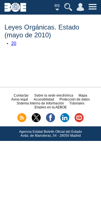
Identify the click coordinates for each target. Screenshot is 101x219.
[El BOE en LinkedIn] (64, 121)
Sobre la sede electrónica (53, 95)
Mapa (83, 95)
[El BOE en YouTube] (79, 121)
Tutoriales (76, 103)
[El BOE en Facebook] (50, 121)
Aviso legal (19, 99)
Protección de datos (74, 99)
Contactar (21, 95)
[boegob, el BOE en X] (36, 121)
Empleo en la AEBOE (51, 107)
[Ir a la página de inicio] (15, 10)
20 (13, 43)
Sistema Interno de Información (40, 103)
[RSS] (21, 121)
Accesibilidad (44, 99)
